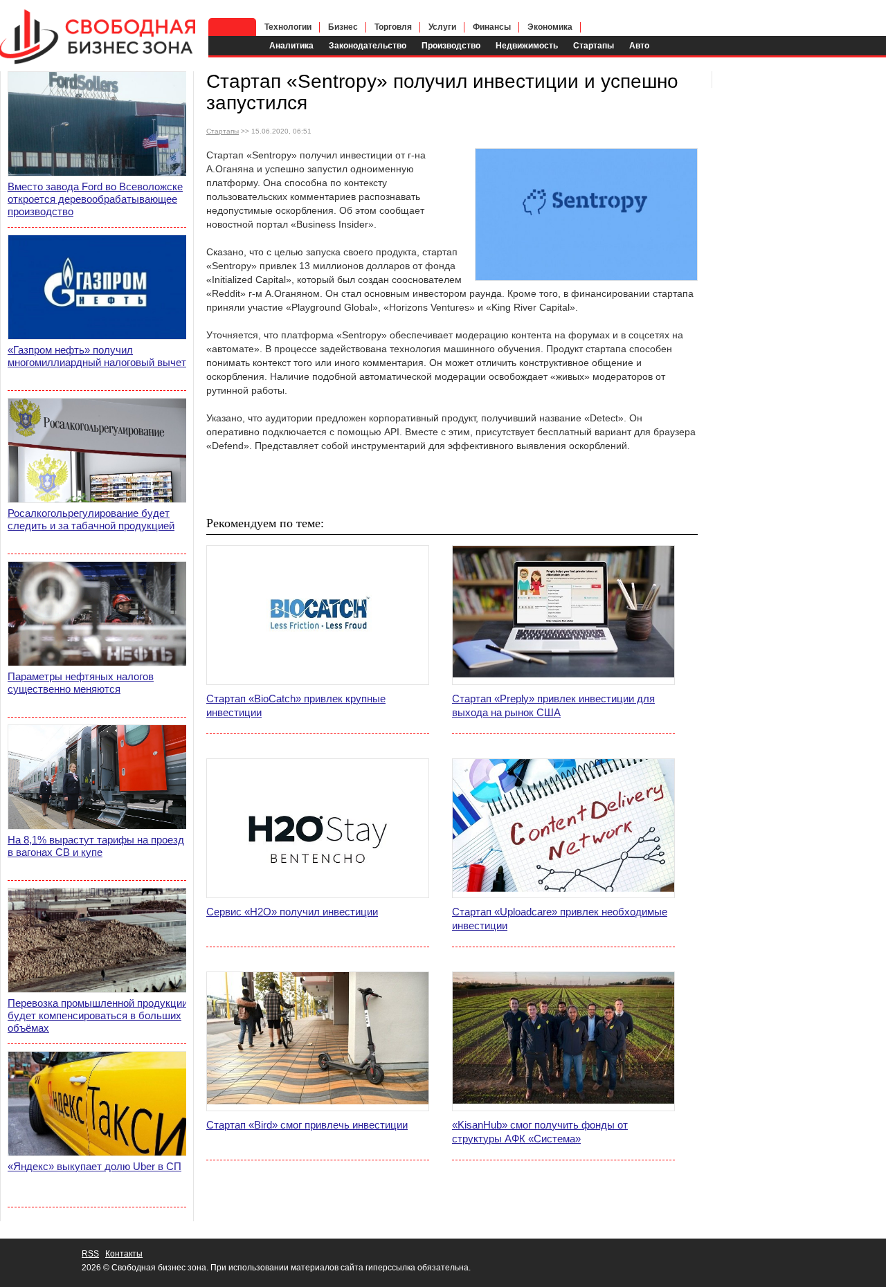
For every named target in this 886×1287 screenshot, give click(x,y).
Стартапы (593, 46)
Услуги (442, 27)
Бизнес (343, 27)
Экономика (549, 27)
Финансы (492, 27)
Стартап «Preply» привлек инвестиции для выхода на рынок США (553, 705)
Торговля (393, 27)
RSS (90, 1254)
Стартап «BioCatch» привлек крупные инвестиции (296, 705)
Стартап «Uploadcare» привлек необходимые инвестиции (559, 918)
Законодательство (367, 46)
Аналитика (291, 46)
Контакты (124, 1254)
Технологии (287, 27)
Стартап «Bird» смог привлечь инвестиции (307, 1125)
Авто (639, 46)
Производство (451, 46)
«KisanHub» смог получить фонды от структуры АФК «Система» (540, 1131)
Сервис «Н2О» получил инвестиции (292, 912)
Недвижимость (527, 46)
